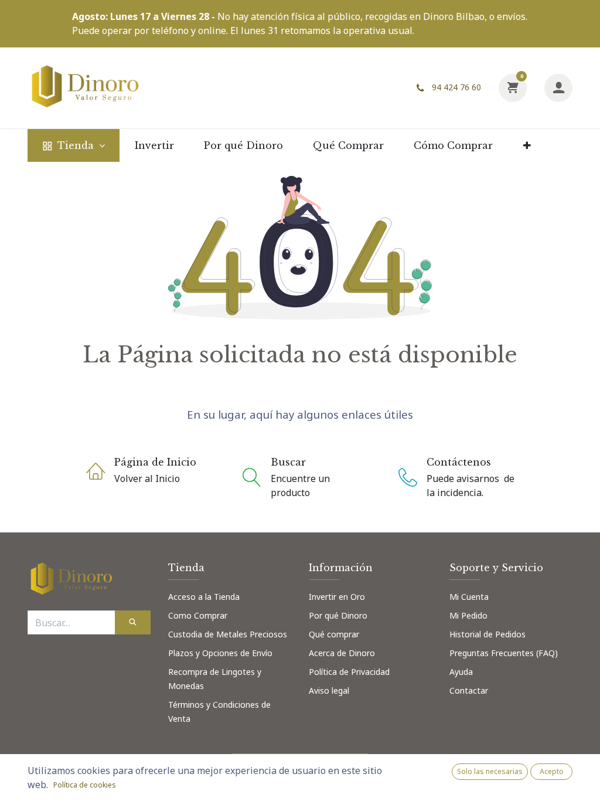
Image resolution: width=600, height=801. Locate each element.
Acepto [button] (552, 771)
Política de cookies (84, 785)
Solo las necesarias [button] (490, 771)
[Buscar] (133, 622)
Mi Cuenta (469, 596)
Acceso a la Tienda (205, 596)
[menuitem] (74, 145)
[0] (513, 86)
